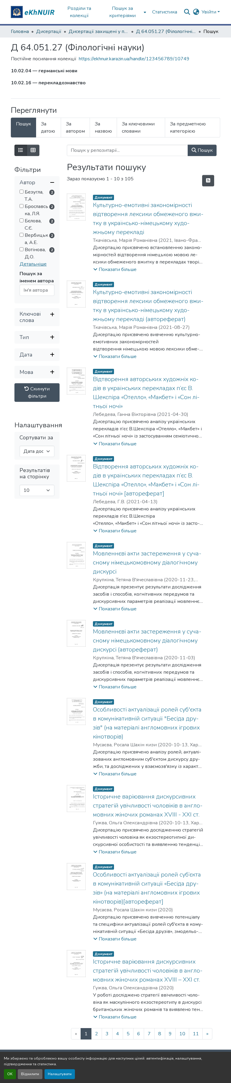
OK (10, 1074)
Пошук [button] (204, 150)
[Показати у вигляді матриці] (33, 150)
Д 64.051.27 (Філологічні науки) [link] (166, 31)
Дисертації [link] (48, 31)
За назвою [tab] (103, 127)
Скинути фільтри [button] (39, 392)
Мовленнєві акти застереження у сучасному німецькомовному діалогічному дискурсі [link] (147, 562)
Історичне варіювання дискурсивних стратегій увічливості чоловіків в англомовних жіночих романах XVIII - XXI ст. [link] (147, 806)
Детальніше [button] (33, 264)
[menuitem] (124, 12)
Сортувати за (36, 438)
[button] (33, 12)
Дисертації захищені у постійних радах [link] (99, 31)
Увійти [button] (209, 12)
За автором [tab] (75, 127)
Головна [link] (20, 31)
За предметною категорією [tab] (188, 127)
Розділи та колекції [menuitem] (79, 12)
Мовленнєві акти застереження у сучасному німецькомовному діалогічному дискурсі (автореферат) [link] (147, 640)
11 (196, 1033)
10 (182, 1033)
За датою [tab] (48, 127)
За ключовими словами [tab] (138, 127)
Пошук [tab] (23, 124)
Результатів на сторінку (35, 473)
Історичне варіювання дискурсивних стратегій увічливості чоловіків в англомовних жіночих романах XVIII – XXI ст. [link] (147, 971)
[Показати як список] (20, 150)
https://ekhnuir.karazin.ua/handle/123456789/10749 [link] (134, 59)
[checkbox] (21, 192)
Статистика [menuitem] (164, 12)
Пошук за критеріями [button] (122, 12)
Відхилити (30, 1074)
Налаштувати (60, 1074)
